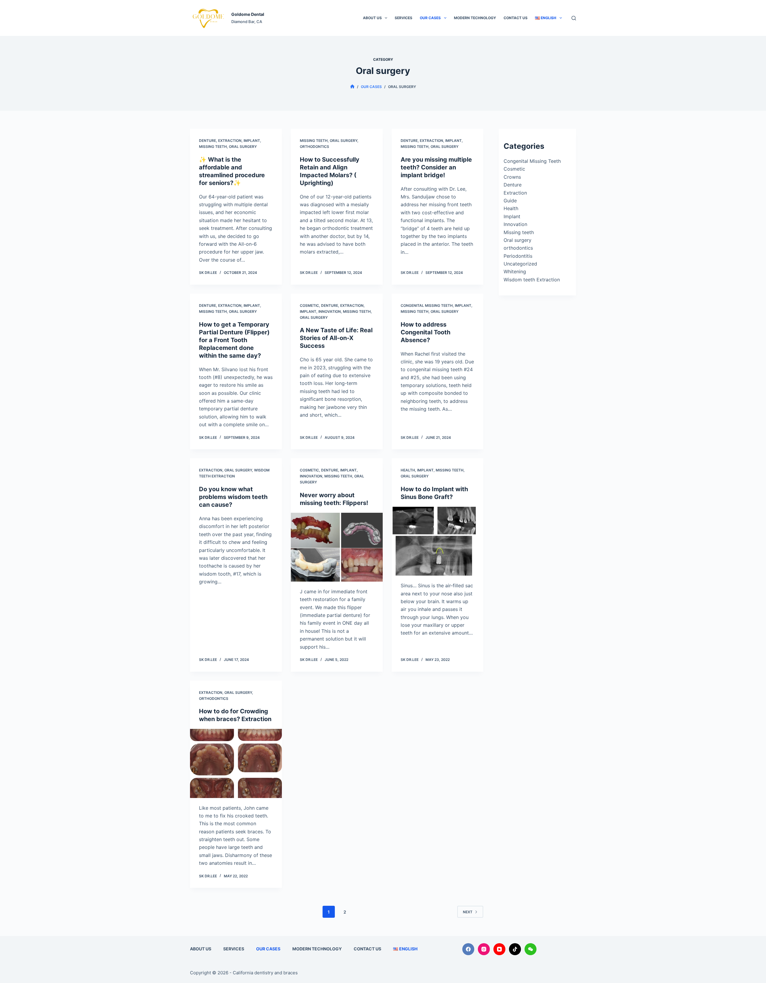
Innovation (329, 311)
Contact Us (516, 18)
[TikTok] (515, 949)
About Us (372, 18)
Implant (252, 140)
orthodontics (314, 146)
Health (408, 470)
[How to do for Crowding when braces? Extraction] (236, 763)
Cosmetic (309, 305)
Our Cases (430, 18)
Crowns (512, 177)
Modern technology (475, 18)
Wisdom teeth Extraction (532, 280)
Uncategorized (520, 264)
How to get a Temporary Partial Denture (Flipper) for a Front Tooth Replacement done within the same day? (234, 340)
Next (467, 912)
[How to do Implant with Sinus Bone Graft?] (438, 541)
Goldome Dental (247, 14)
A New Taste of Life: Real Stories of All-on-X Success (336, 338)
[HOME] (352, 86)
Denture (207, 140)
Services (403, 18)
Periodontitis (518, 256)
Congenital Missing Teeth (427, 305)
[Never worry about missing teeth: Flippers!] (337, 547)
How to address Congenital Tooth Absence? (425, 332)
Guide (510, 201)
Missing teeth (213, 146)
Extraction (229, 140)
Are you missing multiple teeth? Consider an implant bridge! (436, 167)
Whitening (515, 271)
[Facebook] (468, 949)
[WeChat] (530, 949)
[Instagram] (484, 949)
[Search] (574, 18)
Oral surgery (243, 146)
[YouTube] (499, 949)
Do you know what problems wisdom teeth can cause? (233, 497)
